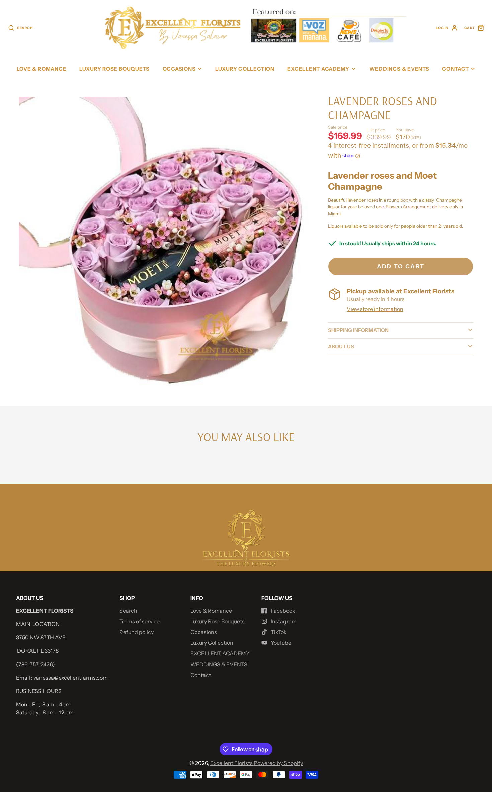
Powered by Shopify (278, 763)
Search (128, 610)
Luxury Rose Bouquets (114, 69)
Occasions (179, 69)
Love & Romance (42, 69)
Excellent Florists (232, 763)
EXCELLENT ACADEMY (318, 69)
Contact (455, 69)
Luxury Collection (244, 69)
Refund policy (136, 632)
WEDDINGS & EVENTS (399, 69)
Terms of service (139, 621)
